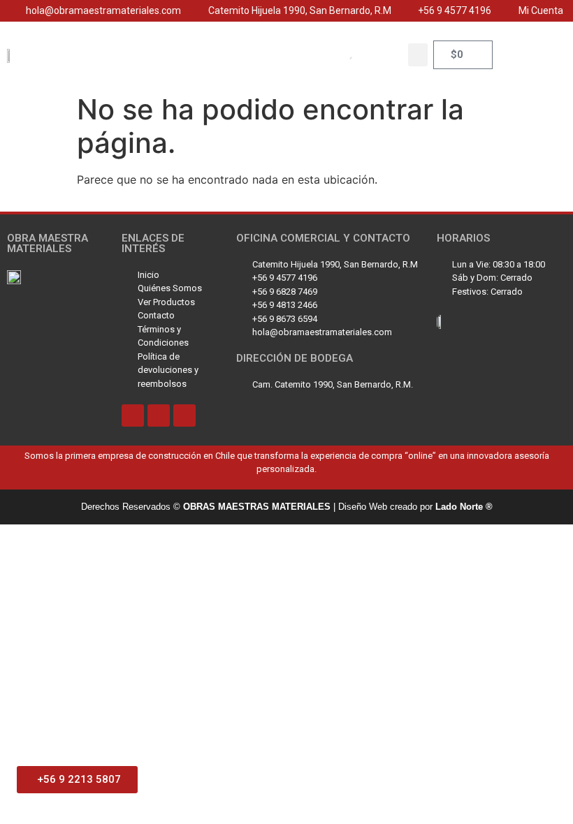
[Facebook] (184, 415)
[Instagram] (158, 415)
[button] (418, 54)
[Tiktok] (133, 415)
